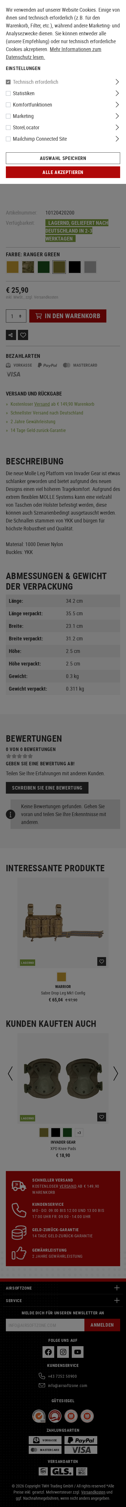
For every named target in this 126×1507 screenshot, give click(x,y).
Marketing (23, 115)
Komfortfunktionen (32, 104)
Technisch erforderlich (35, 81)
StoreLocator (26, 127)
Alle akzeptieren (63, 172)
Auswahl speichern (63, 158)
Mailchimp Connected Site (40, 138)
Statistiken (24, 93)
